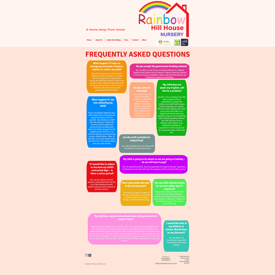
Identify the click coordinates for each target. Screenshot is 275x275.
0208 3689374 (166, 260)
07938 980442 (165, 258)
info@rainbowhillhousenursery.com (166, 263)
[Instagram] (86, 255)
